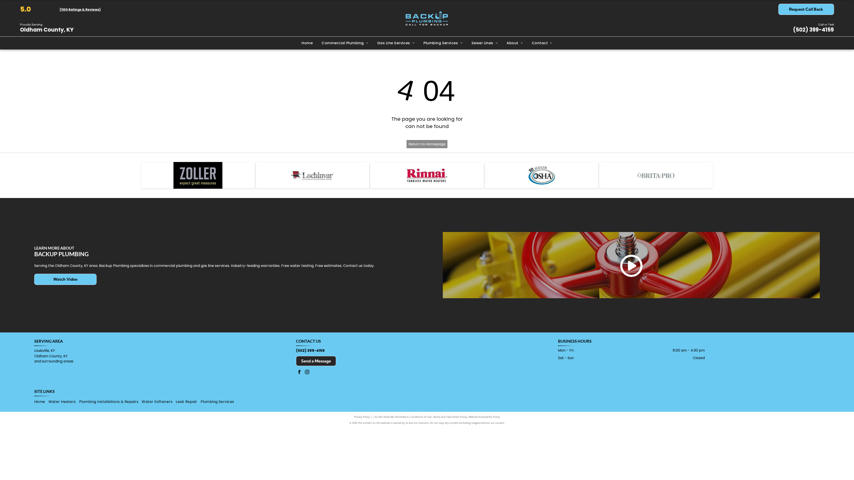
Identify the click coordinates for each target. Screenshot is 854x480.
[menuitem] (307, 43)
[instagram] (307, 372)
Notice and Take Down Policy (450, 416)
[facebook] (299, 372)
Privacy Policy (362, 416)
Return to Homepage (427, 144)
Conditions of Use (421, 416)
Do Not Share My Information (392, 416)
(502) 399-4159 (813, 29)
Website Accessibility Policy (484, 416)
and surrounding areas (53, 361)
